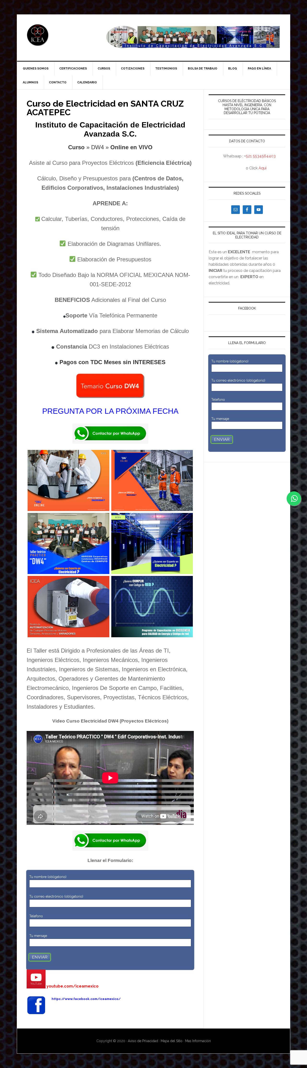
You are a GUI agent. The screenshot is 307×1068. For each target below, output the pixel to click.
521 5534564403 (261, 156)
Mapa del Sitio (172, 1041)
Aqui (262, 168)
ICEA (58, 35)
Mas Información (198, 1041)
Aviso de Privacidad (143, 1041)
